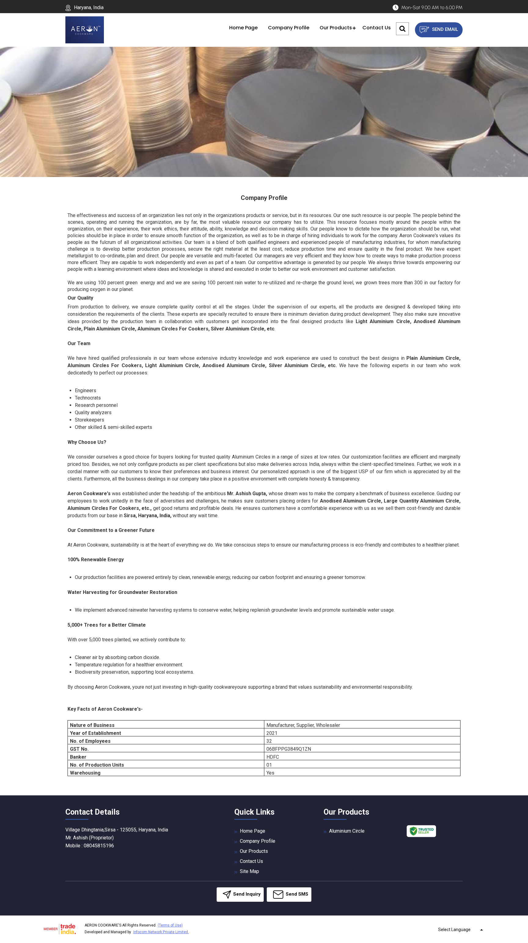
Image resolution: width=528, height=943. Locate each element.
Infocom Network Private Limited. (161, 932)
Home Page (243, 27)
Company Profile (288, 27)
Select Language (454, 929)
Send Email (444, 29)
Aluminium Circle (347, 831)
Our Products (336, 27)
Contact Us (376, 27)
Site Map (249, 871)
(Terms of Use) (170, 925)
